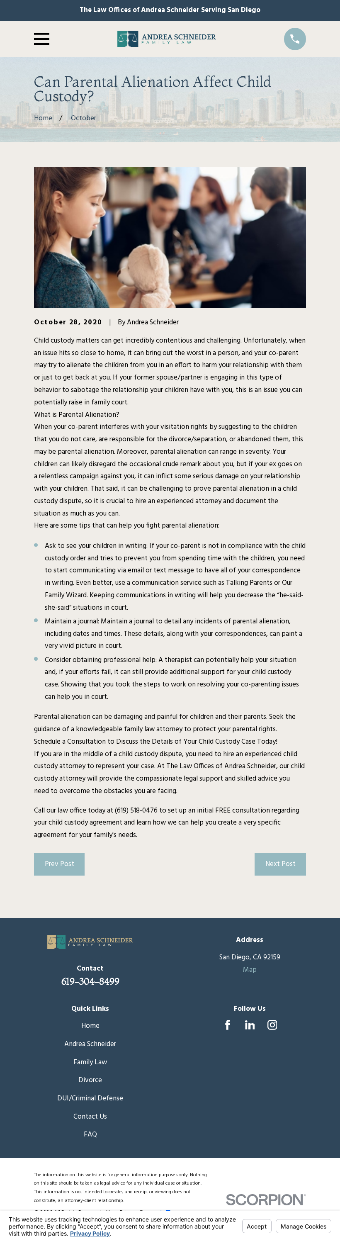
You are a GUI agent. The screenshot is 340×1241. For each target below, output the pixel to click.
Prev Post (59, 864)
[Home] (166, 39)
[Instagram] (272, 1025)
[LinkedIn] (250, 1025)
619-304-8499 (90, 981)
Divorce (90, 1080)
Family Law (90, 1062)
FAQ (90, 1134)
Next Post (280, 864)
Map (250, 970)
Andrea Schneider (90, 1044)
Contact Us (90, 1116)
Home (90, 1026)
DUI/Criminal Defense (90, 1098)
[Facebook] (228, 1025)
